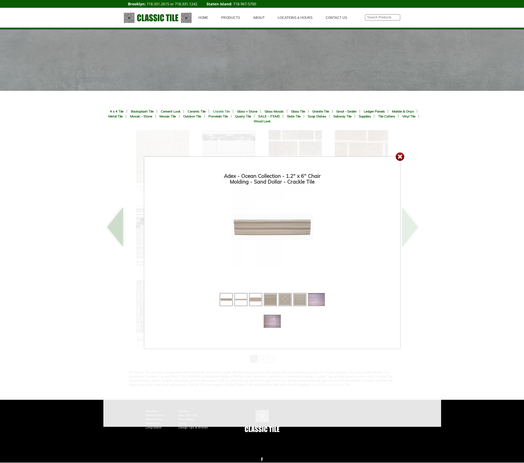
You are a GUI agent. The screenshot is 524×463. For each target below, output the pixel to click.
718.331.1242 (186, 3)
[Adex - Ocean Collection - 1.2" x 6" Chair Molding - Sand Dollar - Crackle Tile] (226, 305)
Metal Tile (115, 116)
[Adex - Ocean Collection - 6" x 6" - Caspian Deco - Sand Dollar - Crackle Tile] (285, 305)
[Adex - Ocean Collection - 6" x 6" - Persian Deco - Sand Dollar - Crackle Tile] (299, 305)
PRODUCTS (230, 17)
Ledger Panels (374, 111)
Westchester (154, 419)
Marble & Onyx (403, 111)
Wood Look (262, 121)
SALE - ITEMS (269, 116)
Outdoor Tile (192, 116)
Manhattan (153, 423)
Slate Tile (294, 116)
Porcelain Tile (218, 116)
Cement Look (171, 111)
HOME (203, 17)
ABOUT (259, 17)
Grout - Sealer (346, 111)
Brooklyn (151, 411)
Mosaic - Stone (141, 116)
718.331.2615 (158, 3)
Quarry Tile (243, 116)
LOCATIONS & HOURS (295, 17)
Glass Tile (298, 111)
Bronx (182, 423)
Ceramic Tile (197, 111)
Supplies (365, 116)
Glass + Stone (247, 111)
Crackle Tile (221, 111)
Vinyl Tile (409, 116)
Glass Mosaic (274, 111)
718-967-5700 (244, 3)
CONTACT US (336, 17)
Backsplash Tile (142, 111)
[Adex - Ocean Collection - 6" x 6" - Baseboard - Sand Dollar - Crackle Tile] (270, 305)
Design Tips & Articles (193, 427)
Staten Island (155, 415)
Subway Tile (342, 116)
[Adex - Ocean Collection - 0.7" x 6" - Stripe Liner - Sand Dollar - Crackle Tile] (240, 305)
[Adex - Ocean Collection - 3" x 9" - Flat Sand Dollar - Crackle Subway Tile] (255, 305)
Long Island (153, 427)
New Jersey (186, 419)
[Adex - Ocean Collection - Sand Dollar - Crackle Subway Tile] (316, 305)
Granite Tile (320, 111)
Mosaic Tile (167, 116)
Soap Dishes (317, 116)
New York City (187, 415)
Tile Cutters (386, 116)
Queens (183, 411)
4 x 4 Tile (117, 111)
